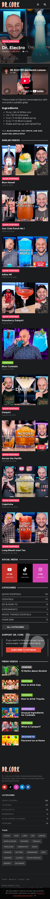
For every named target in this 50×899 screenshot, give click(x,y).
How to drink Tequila (32, 699)
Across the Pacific (12, 458)
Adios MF (7, 274)
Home (4, 879)
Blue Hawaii (8, 182)
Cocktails (8, 363)
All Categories (15, 627)
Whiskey (24, 841)
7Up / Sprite (26, 131)
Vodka (7, 836)
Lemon (42, 836)
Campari (8, 858)
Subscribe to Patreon (23, 650)
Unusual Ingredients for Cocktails (32, 714)
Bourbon (19, 863)
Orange (7, 852)
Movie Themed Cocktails (25, 614)
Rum (40, 131)
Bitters (19, 852)
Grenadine (32, 852)
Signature (7, 134)
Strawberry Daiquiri (12, 320)
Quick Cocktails (10, 41)
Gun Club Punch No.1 (13, 228)
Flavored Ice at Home (33, 740)
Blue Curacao (13, 131)
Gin (32, 836)
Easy (43, 852)
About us (12, 879)
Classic (19, 858)
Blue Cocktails (10, 366)
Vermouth (23, 847)
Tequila (36, 841)
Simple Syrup (19, 134)
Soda (34, 847)
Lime (35, 131)
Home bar (25, 619)
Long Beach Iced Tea (13, 550)
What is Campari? (31, 727)
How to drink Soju (31, 685)
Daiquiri (6, 412)
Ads (27, 879)
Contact (21, 879)
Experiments (25, 609)
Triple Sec (8, 847)
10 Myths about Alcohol (34, 671)
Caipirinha (7, 504)
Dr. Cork (15, 886)
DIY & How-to (25, 604)
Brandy (7, 863)
